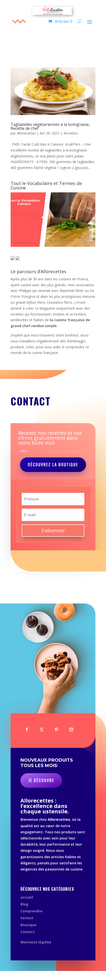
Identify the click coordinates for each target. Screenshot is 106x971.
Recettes (71, 133)
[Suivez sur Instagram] (71, 729)
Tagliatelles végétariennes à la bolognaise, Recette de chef (50, 126)
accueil (26, 897)
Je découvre (41, 780)
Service (26, 918)
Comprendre (31, 911)
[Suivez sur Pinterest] (56, 729)
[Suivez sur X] (41, 729)
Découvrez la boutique (53, 465)
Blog (24, 904)
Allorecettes (26, 133)
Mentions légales (35, 942)
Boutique (28, 924)
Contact (27, 931)
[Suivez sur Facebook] (26, 729)
